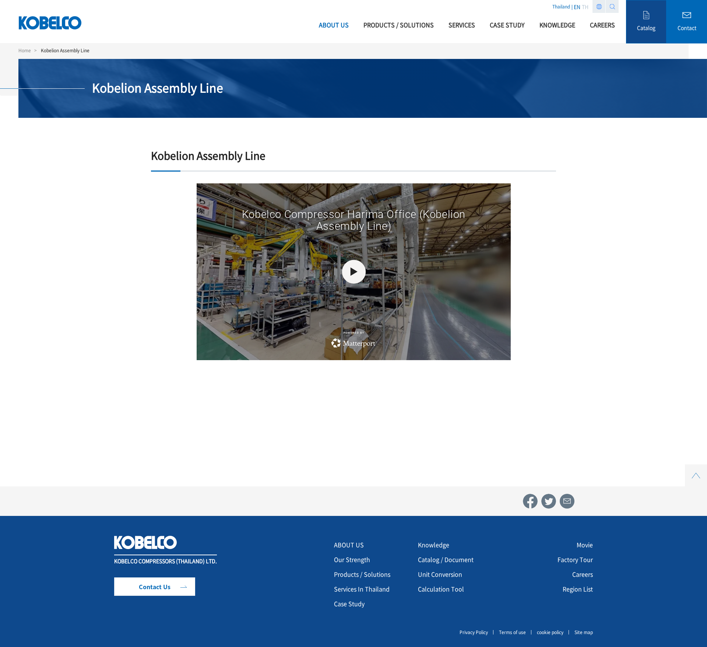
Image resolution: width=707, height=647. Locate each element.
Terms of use (512, 632)
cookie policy (550, 632)
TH (585, 6)
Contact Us (154, 586)
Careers (582, 574)
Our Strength (352, 559)
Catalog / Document (446, 559)
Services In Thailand (362, 588)
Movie (585, 544)
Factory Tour (575, 559)
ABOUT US (349, 544)
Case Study (349, 603)
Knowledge (433, 544)
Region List (578, 588)
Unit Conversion (440, 574)
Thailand (561, 6)
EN (577, 6)
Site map (583, 632)
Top (695, 468)
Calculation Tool (441, 588)
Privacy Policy (474, 632)
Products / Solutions (362, 574)
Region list (598, 6)
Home (24, 50)
